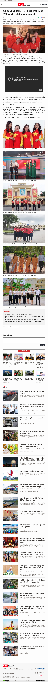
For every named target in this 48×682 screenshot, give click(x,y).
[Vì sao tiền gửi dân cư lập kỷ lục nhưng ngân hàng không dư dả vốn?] (18, 357)
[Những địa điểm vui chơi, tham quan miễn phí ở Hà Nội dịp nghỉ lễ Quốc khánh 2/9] (10, 462)
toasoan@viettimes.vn (41, 668)
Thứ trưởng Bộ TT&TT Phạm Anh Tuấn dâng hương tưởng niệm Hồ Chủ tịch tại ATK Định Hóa (24, 319)
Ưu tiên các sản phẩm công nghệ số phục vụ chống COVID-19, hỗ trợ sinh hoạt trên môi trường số (24, 317)
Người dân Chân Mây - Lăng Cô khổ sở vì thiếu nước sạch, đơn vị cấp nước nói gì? (31, 553)
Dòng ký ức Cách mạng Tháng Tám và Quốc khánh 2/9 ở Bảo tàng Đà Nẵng (18, 378)
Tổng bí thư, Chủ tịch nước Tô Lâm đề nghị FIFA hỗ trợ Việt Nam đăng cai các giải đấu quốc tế (32, 540)
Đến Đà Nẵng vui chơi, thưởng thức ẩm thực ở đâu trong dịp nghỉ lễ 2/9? (31, 445)
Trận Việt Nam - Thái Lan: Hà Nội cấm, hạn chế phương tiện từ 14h (32, 594)
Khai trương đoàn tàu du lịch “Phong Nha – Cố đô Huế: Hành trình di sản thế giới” (32, 486)
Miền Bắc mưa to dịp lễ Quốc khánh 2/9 (31, 471)
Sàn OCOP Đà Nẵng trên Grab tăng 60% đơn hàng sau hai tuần (32, 432)
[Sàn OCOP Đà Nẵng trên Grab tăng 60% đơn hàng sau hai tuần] (10, 435)
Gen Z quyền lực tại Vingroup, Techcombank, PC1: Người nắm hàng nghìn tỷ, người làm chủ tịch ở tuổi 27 (40, 364)
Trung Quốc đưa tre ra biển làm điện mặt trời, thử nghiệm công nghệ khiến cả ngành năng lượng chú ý (7, 379)
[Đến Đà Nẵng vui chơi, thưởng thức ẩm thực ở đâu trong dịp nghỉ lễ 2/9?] (10, 449)
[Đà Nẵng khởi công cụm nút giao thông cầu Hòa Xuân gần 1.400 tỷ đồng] (10, 624)
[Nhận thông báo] (37, 4)
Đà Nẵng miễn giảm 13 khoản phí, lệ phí (31, 511)
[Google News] (43, 17)
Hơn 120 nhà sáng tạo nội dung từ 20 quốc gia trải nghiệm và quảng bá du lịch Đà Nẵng (32, 608)
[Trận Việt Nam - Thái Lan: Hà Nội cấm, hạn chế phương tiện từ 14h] (10, 597)
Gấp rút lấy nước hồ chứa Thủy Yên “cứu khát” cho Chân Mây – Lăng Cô (31, 499)
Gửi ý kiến (42, 345)
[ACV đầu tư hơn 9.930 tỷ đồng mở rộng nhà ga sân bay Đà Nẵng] (10, 529)
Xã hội (5, 388)
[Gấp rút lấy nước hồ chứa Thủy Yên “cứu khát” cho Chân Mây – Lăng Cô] (10, 502)
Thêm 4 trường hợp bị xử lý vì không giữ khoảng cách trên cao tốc (31, 419)
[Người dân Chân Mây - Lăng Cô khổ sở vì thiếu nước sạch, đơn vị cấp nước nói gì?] (10, 556)
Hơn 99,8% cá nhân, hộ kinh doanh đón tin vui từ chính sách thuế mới (32, 648)
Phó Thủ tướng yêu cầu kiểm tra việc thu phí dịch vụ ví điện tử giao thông (32, 634)
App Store (38, 680)
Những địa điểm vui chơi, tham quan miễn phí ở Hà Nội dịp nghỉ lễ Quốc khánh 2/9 (32, 459)
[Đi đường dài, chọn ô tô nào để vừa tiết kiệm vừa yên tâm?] (29, 373)
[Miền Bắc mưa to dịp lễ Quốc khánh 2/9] (10, 475)
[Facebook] (36, 17)
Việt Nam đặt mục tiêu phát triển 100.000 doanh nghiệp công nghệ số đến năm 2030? (23, 313)
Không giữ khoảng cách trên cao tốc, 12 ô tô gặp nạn (32, 392)
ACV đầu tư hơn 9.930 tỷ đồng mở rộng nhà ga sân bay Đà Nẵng (32, 526)
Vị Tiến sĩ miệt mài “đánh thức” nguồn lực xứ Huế (29, 362)
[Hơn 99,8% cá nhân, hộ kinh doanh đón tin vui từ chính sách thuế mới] (10, 651)
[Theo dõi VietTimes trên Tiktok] (43, 675)
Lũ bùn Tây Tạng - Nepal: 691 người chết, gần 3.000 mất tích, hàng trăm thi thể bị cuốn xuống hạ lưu (7, 363)
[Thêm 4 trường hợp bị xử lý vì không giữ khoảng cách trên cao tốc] (10, 422)
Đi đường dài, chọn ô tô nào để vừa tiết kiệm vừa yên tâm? (29, 378)
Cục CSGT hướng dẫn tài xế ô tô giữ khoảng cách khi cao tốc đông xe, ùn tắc (32, 581)
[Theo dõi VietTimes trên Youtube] (41, 675)
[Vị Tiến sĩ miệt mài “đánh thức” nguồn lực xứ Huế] (29, 357)
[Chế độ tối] (40, 4)
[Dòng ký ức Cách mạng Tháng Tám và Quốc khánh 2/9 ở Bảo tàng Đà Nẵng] (18, 373)
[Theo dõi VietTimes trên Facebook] (37, 675)
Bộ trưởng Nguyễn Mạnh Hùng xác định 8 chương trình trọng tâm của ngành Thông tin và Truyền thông (23, 322)
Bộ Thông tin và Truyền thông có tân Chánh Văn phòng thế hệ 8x (18, 314)
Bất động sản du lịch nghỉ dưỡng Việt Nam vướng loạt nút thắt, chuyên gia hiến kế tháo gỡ (32, 568)
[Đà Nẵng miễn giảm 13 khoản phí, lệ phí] (10, 515)
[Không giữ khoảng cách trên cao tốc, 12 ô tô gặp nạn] (10, 395)
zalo (39, 675)
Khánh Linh (6, 17)
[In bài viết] (39, 17)
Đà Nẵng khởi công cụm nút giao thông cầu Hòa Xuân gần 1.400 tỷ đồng (32, 621)
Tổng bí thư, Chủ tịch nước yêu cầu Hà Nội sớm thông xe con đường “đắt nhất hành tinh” (32, 406)
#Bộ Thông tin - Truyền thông (13, 326)
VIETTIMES (24, 4)
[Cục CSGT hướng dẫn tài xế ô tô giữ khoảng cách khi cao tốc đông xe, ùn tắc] (10, 584)
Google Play (43, 680)
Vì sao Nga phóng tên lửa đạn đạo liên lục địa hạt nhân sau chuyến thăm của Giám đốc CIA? (40, 379)
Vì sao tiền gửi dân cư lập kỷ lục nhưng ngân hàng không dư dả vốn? (18, 362)
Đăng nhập (44, 4)
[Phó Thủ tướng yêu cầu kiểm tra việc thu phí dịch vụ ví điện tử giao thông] (10, 637)
